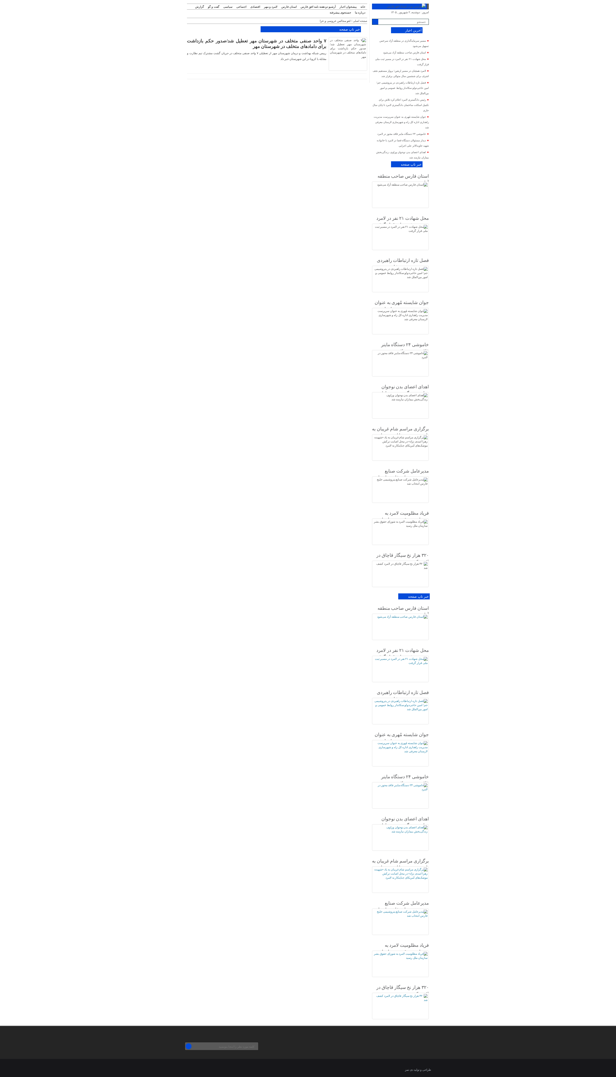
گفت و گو (213, 6)
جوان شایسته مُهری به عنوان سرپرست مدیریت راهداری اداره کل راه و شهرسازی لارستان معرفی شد (401, 122)
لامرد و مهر (270, 6)
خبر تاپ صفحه (349, 29)
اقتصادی (255, 6)
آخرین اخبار (413, 30)
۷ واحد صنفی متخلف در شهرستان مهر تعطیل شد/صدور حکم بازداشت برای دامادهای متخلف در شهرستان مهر (256, 43)
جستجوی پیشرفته (340, 12)
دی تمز (409, 1069)
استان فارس (289, 6)
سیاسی (227, 6)
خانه (362, 6)
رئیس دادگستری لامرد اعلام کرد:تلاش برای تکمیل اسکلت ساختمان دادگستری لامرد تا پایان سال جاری (400, 105)
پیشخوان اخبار (348, 6)
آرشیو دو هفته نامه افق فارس (318, 6)
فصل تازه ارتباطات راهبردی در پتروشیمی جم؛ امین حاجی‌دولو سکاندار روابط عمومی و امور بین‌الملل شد (402, 88)
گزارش (199, 6)
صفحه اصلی (360, 21)
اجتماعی (241, 6)
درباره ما (360, 12)
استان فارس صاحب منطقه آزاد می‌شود (404, 52)
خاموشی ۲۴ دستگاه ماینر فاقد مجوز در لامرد (401, 133)
